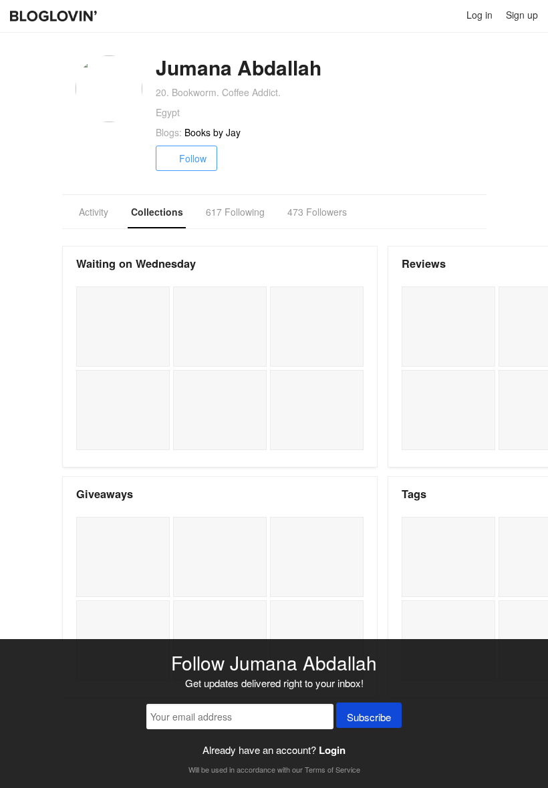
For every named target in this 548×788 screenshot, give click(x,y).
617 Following (235, 211)
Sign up (522, 14)
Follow (193, 158)
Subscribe (369, 717)
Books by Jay (212, 132)
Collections (157, 211)
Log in (479, 14)
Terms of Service (332, 769)
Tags (414, 494)
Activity (93, 211)
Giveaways (104, 494)
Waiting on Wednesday (136, 263)
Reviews (424, 263)
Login (332, 750)
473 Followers (317, 211)
